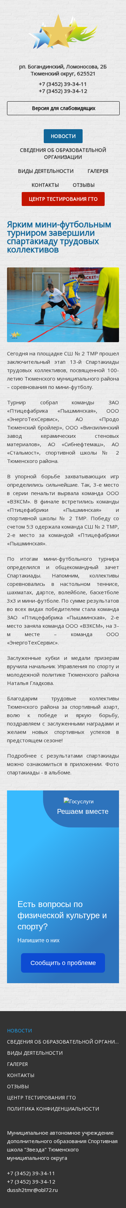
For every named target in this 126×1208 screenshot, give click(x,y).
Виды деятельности (46, 171)
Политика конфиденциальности (53, 1108)
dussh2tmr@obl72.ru (32, 1189)
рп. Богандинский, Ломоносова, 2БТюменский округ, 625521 (63, 70)
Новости (63, 136)
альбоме (59, 772)
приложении (86, 763)
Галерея (98, 171)
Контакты (45, 185)
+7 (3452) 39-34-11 (63, 83)
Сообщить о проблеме (63, 962)
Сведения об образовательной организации (63, 153)
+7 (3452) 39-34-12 (63, 90)
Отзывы (83, 185)
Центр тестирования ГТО (63, 199)
